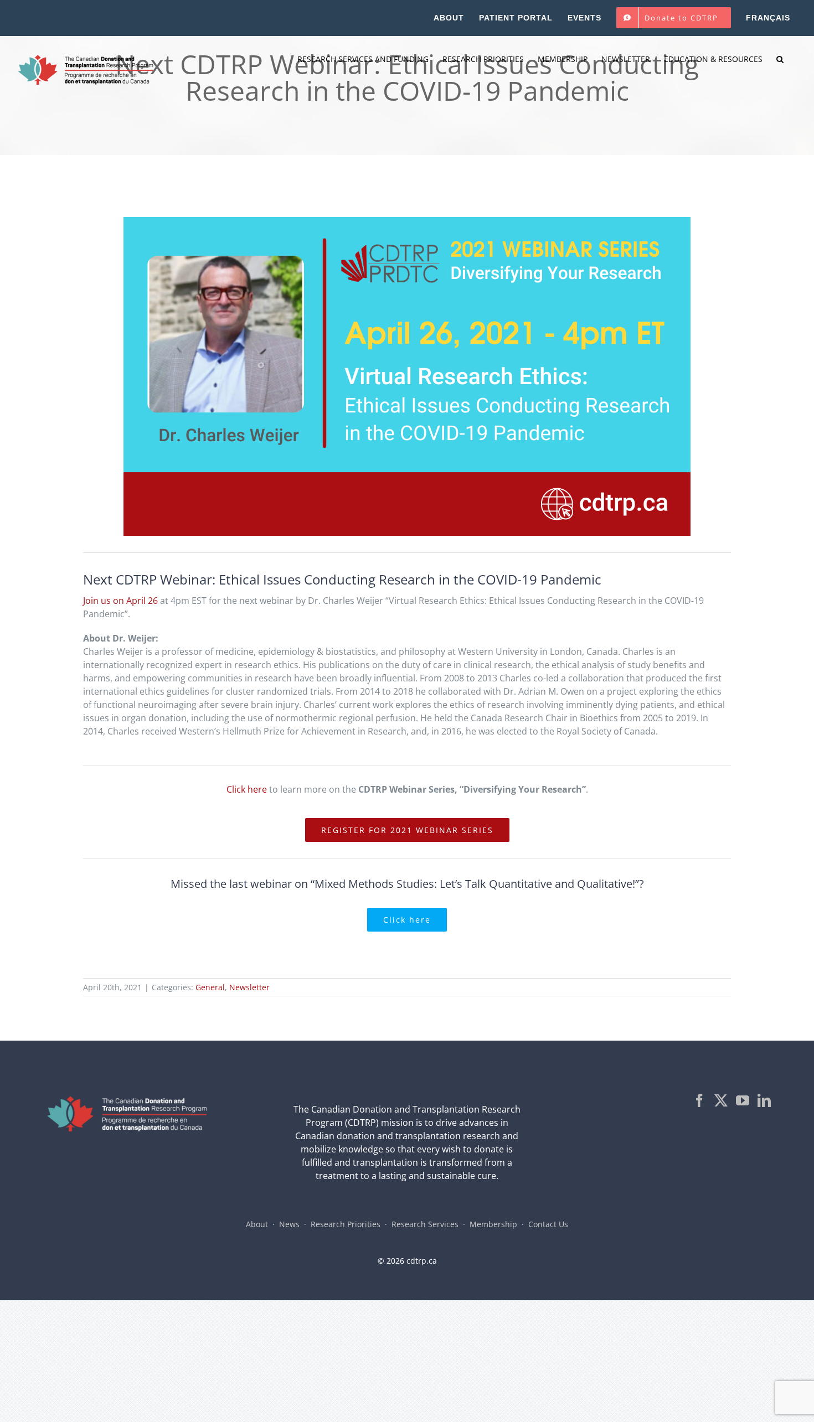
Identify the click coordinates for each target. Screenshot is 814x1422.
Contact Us (548, 1224)
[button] (780, 59)
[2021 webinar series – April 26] (407, 221)
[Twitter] (721, 1100)
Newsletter (249, 987)
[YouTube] (742, 1100)
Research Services (424, 1224)
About (257, 1224)
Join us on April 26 (120, 600)
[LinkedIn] (764, 1100)
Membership (493, 1224)
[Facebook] (699, 1100)
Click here (246, 789)
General (210, 987)
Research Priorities (345, 1224)
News (289, 1224)
